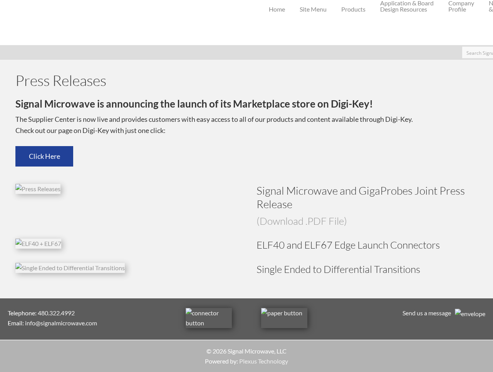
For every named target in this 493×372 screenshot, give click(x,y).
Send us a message (426, 312)
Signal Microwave (19, 22)
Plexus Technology (263, 361)
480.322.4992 (56, 312)
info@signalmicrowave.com (61, 323)
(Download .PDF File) (302, 221)
